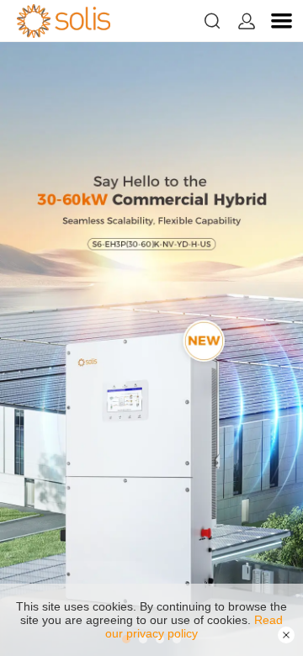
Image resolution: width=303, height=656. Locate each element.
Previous (33, 349)
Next (269, 349)
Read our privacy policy (194, 626)
